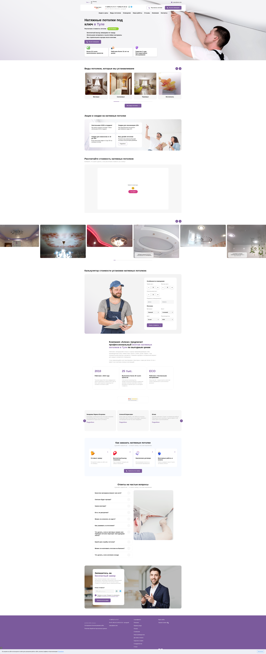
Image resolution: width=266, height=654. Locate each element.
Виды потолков (115, 13)
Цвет (148, 316)
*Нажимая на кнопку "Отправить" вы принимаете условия (108, 596)
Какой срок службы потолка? (105, 542)
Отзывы (147, 13)
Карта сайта (161, 619)
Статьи (135, 646)
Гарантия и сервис (138, 640)
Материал (149, 309)
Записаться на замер (102, 600)
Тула (87, 2)
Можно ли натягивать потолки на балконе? (110, 548)
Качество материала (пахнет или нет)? (108, 493)
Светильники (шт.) (152, 291)
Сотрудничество (138, 643)
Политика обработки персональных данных (96, 628)
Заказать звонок (162, 622)
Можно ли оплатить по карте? (105, 519)
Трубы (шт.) (150, 284)
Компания (155, 13)
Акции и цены (103, 13)
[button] (176, 68)
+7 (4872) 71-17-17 (110, 6)
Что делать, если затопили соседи (107, 555)
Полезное (136, 622)
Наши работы (137, 13)
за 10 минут (112, 28)
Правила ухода (138, 625)
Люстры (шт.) (164, 284)
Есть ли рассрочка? (101, 512)
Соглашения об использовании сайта (109, 596)
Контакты (164, 13)
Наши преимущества (139, 634)
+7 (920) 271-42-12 (121, 6)
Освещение (127, 13)
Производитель (165, 316)
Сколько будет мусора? (103, 499)
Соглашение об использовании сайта (94, 625)
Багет (162, 309)
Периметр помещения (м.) (154, 298)
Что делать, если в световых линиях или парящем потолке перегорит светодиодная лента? (110, 533)
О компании (137, 631)
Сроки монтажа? (100, 506)
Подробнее (61, 651)
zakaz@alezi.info (113, 625)
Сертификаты (137, 619)
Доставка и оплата (138, 637)
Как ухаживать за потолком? (105, 525)
